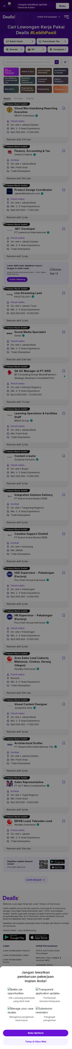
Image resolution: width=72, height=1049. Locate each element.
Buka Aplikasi (36, 1033)
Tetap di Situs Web (35, 1041)
